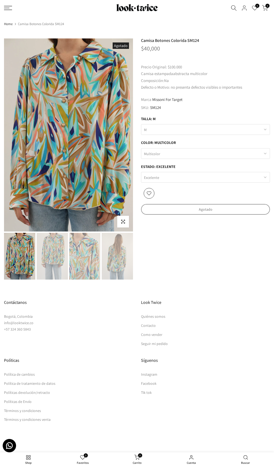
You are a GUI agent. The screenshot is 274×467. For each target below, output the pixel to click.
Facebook (149, 383)
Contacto (148, 325)
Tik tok (146, 392)
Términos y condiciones (22, 410)
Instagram (149, 374)
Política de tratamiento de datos (29, 383)
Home (8, 24)
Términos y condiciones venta (27, 419)
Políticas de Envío (18, 401)
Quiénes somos (153, 316)
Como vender (151, 334)
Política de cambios (19, 374)
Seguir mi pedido (154, 343)
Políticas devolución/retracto (27, 392)
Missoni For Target (167, 99)
